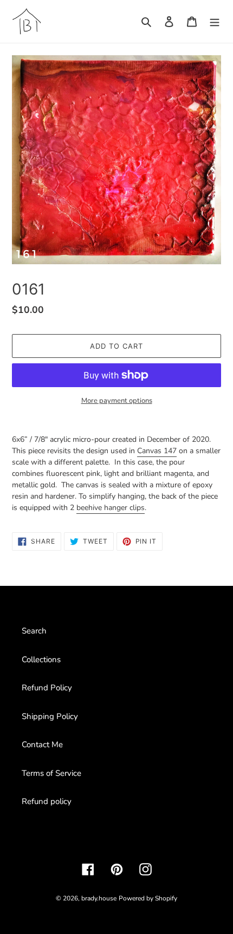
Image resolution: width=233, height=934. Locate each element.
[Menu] (214, 21)
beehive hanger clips (110, 507)
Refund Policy (47, 687)
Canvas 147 (157, 451)
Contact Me (42, 744)
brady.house (98, 898)
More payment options (116, 401)
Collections (41, 659)
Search (34, 630)
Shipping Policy (50, 716)
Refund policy (47, 801)
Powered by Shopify (148, 898)
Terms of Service (51, 773)
